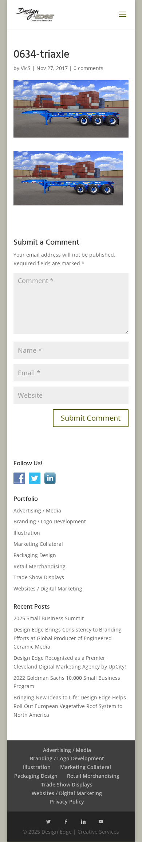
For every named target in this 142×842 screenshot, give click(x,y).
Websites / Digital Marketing (47, 588)
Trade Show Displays (38, 577)
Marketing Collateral (38, 543)
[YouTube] (101, 821)
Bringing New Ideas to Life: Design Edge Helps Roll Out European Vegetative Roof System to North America (69, 706)
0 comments (88, 68)
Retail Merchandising (39, 566)
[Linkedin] (83, 821)
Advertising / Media (37, 510)
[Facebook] (66, 821)
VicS (26, 68)
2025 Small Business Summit (48, 618)
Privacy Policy (67, 801)
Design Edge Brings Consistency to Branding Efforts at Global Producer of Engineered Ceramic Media (67, 638)
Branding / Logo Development (49, 521)
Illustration (26, 532)
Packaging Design (34, 555)
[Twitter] (48, 821)
